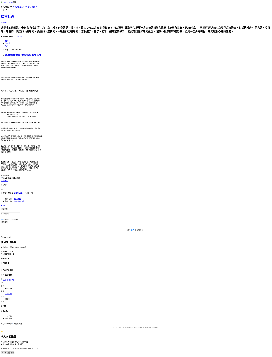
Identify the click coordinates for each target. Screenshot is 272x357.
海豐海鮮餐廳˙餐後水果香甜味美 (23, 55)
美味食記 (17, 199)
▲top (3, 205)
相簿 (6, 41)
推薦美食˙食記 (19, 201)
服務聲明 (156, 327)
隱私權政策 (147, 327)
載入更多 (4, 209)
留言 (21, 193)
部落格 (7, 43)
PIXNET (120, 327)
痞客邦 (16, 193)
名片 (6, 46)
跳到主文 (4, 22)
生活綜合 (18, 37)
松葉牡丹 (7, 16)
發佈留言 (4, 222)
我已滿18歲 (5, 353)
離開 (12, 353)
